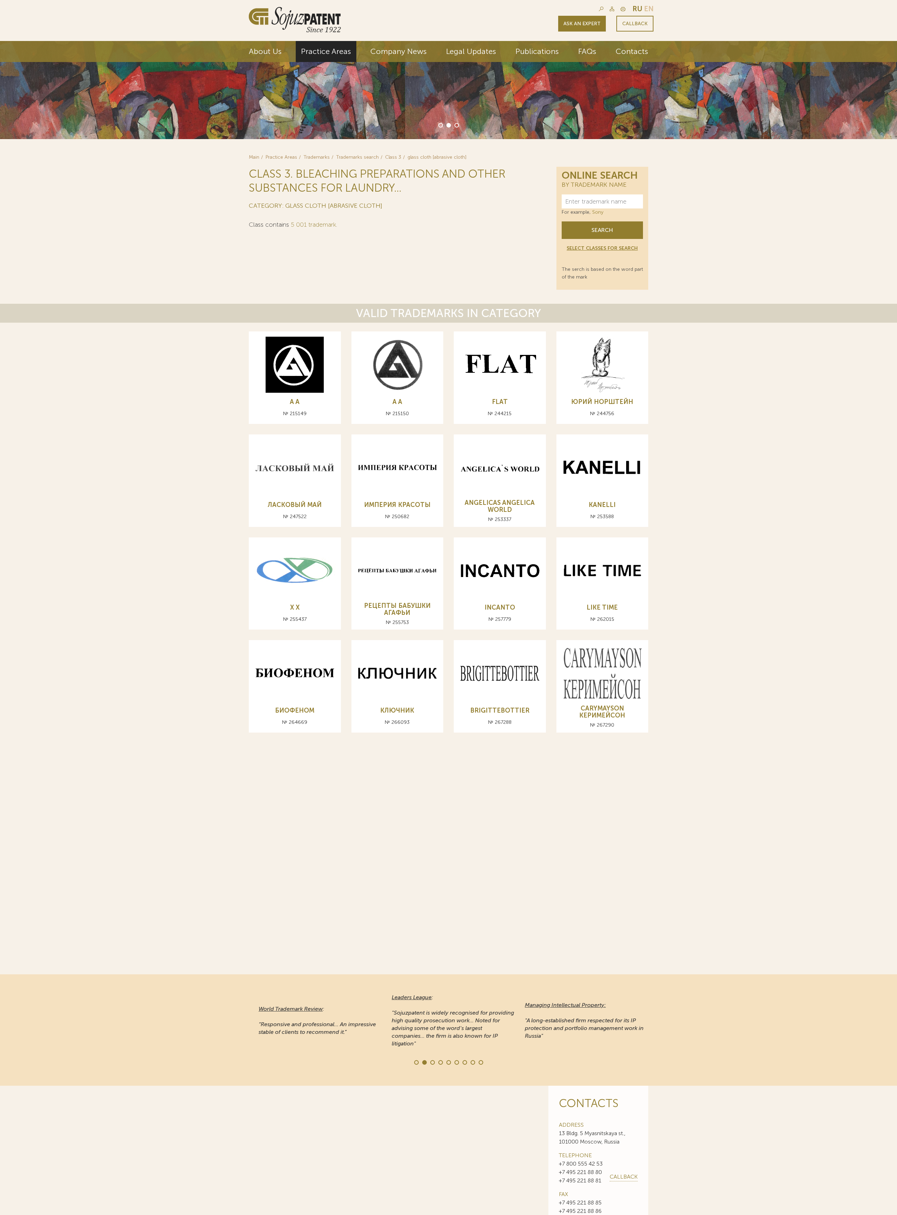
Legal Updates (471, 51)
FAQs (587, 51)
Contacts (632, 51)
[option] (448, 90)
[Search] (601, 9)
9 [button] (480, 1062)
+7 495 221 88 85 (580, 1202)
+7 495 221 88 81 (580, 1180)
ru (637, 8)
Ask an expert (582, 24)
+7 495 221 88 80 (580, 1172)
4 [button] (440, 1062)
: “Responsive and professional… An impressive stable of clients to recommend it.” (312, 1020)
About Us (265, 51)
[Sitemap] (612, 9)
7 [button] (464, 1062)
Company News (398, 51)
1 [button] (440, 124)
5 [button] (448, 1062)
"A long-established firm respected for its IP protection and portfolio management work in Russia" (579, 1020)
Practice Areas (326, 51)
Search (602, 230)
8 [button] (472, 1062)
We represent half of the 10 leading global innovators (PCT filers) (562, 98)
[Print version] (623, 9)
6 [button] (456, 1062)
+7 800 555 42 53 (581, 1163)
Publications (537, 51)
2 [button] (448, 124)
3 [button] (456, 124)
